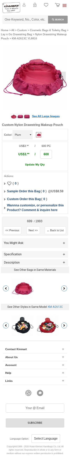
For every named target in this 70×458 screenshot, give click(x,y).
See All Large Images (46, 116)
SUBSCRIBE (35, 422)
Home (4, 30)
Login (34, 7)
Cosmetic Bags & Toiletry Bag (48, 30)
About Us (11, 357)
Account (11, 365)
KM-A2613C (55, 306)
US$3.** (23, 154)
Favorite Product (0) (35, 11)
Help (8, 372)
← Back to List (55, 230)
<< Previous (12, 230)
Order (57, 7)
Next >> (33, 230)
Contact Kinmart (16, 349)
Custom (22, 30)
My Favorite (46, 7)
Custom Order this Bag (24, 199)
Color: (8, 134)
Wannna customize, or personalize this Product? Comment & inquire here (35, 208)
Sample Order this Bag (23, 191)
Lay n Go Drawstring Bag (16, 34)
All (12, 30)
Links (9, 380)
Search (59, 19)
